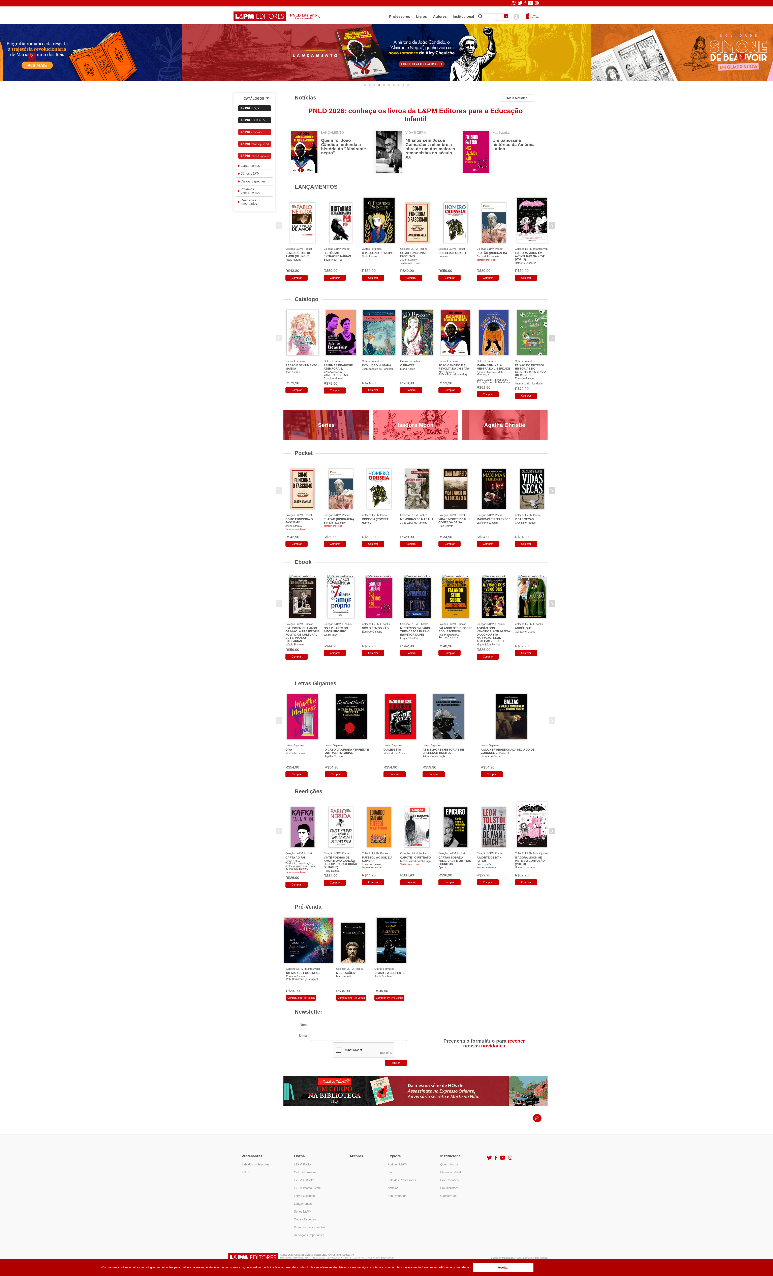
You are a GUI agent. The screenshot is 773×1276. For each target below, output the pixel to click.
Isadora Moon (416, 425)
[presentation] (32, 57)
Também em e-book (410, 263)
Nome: (304, 1024)
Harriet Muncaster (525, 262)
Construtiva (541, 1258)
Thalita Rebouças (448, 634)
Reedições (308, 791)
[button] (364, 85)
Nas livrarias (501, 132)
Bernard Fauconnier (488, 256)
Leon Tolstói (484, 864)
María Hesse (407, 368)
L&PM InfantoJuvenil (307, 1188)
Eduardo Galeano (525, 378)
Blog (390, 1172)
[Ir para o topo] (536, 1119)
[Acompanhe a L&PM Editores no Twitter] (520, 3)
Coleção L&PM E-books (299, 624)
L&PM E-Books (304, 1180)
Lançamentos (250, 165)
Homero (442, 256)
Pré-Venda (308, 907)
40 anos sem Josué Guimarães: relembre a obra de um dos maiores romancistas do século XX (430, 148)
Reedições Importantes (249, 202)
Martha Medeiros (295, 753)
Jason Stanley (408, 259)
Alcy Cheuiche (446, 372)
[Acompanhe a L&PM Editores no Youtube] (531, 3)
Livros (421, 16)
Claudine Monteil (333, 378)
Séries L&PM (250, 173)
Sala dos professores (256, 1164)
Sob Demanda (397, 1195)
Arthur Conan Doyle (434, 756)
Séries (326, 425)
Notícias (305, 97)
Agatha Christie (504, 425)
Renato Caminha (448, 637)
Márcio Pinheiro (294, 644)
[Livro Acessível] (532, 16)
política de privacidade (453, 1267)
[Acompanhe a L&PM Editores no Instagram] (537, 3)
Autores (440, 16)
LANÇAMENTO (332, 132)
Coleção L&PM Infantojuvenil (532, 248)
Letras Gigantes (315, 683)
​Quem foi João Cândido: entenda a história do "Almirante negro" (343, 146)
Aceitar (503, 1267)
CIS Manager (508, 1258)
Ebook (303, 562)
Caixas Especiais (253, 181)
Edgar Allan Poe (333, 259)
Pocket (304, 453)
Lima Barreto (445, 525)
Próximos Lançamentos (250, 191)
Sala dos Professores (402, 1180)
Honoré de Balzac (491, 756)
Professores (399, 16)
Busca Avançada (501, 21)
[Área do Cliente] (516, 17)
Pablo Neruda (293, 259)
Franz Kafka (292, 861)
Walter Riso (330, 634)
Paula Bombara (383, 976)
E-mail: (304, 1035)
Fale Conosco (449, 1180)
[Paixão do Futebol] (386, 52)
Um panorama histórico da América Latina (513, 144)
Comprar (297, 277)
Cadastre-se (448, 1195)
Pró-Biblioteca (449, 1188)
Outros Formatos (372, 248)
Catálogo (306, 299)
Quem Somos (449, 1164)
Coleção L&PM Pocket (298, 248)
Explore (394, 1156)
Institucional (463, 16)
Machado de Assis (394, 753)
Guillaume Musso (525, 631)
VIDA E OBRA (415, 132)
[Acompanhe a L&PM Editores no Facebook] (525, 3)
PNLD (246, 1172)
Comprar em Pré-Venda (301, 997)
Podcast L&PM (397, 1164)
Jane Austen (292, 372)
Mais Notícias (517, 98)
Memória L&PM (450, 1172)
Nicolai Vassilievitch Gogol (415, 861)
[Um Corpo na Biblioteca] (415, 1091)
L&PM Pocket (303, 1164)
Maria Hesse (369, 256)
